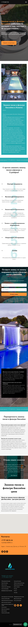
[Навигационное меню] (26, 2)
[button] (8, 326)
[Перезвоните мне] (25, 624)
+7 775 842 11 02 (5, 2)
